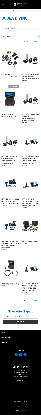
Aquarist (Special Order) (10, 284)
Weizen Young (23, 410)
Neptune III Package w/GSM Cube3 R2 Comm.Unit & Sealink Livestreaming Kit (30, 76)
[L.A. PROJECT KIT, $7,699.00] (10, 58)
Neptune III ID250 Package (30, 241)
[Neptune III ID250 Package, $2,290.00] (30, 226)
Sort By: (5, 36)
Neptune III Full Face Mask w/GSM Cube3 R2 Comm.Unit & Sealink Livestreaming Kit (30, 117)
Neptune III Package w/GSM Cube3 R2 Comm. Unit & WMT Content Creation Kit (10, 201)
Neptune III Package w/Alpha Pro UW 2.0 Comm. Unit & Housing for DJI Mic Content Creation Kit (30, 202)
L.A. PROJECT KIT (6, 74)
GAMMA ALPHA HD (7, 114)
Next (35, 41)
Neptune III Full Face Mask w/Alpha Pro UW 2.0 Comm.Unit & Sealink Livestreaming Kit (10, 160)
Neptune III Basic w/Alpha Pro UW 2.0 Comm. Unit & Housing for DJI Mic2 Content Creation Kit (30, 287)
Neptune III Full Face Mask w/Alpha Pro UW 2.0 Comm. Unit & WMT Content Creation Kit (10, 245)
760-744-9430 (21, 380)
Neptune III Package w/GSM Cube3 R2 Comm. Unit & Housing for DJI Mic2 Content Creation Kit (30, 160)
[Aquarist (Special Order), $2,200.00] (10, 268)
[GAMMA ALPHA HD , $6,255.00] (10, 99)
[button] (20, 29)
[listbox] (23, 36)
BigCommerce (23, 407)
